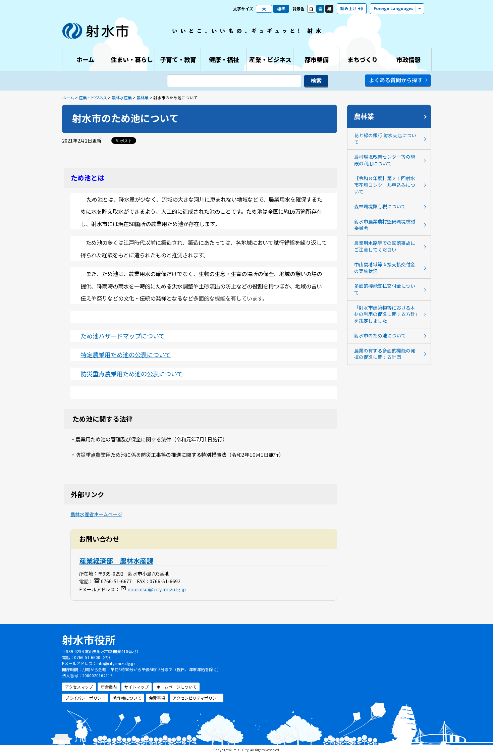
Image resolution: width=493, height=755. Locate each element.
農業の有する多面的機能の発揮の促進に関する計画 (384, 354)
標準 (281, 8)
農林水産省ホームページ (96, 514)
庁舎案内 (109, 687)
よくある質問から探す (396, 80)
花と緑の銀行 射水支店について (385, 138)
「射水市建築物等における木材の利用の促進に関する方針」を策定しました (386, 314)
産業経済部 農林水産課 (116, 560)
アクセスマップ (79, 687)
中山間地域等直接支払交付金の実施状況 (384, 267)
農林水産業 (122, 97)
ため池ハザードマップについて (122, 335)
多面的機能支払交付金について (384, 289)
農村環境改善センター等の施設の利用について (384, 160)
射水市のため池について (380, 335)
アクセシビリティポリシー (196, 698)
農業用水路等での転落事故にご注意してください (384, 246)
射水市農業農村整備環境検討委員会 (384, 224)
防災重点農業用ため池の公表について (131, 373)
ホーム (68, 97)
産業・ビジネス (93, 97)
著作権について (127, 698)
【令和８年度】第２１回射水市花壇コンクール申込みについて (384, 185)
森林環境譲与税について (380, 206)
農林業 (142, 97)
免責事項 (157, 698)
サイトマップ (136, 687)
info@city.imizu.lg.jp (116, 663)
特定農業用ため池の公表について (125, 354)
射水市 (95, 30)
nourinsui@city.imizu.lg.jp (156, 589)
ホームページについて (176, 687)
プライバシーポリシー (85, 698)
